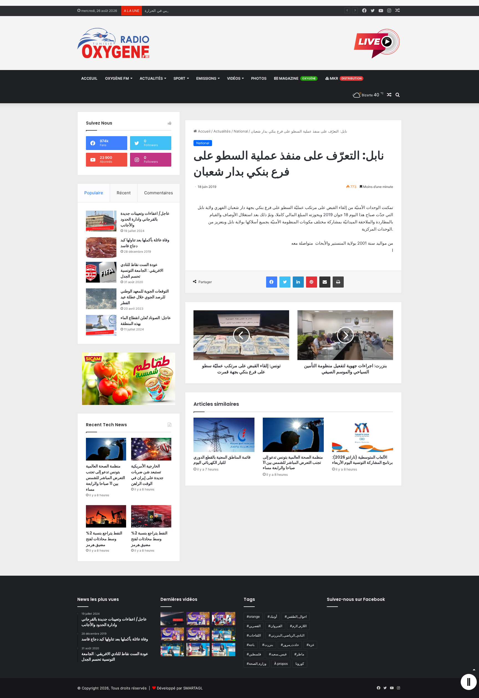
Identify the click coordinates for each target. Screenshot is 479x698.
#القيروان (275, 626)
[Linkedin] (298, 282)
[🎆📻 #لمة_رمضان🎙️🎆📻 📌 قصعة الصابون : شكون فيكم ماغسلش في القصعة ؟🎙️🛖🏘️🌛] (223, 618)
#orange (253, 616)
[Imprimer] (338, 282)
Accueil (203, 131)
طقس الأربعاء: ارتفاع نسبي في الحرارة (175, 10)
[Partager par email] (324, 282)
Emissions (206, 78)
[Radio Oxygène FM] (114, 43)
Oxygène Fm (117, 78)
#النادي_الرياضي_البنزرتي (286, 635)
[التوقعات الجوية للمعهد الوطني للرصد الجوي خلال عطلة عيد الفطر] (101, 298)
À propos (281, 663)
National (241, 131)
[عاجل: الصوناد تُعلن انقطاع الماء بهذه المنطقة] (101, 325)
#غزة (310, 645)
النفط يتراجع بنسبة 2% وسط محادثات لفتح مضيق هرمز (104, 538)
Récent (124, 192)
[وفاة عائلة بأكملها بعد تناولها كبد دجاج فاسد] (101, 247)
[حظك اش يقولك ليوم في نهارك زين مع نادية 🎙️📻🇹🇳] (172, 649)
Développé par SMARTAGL (180, 688)
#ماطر (299, 654)
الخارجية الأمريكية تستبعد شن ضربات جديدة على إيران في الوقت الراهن (147, 474)
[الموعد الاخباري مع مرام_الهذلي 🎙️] (198, 634)
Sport (179, 78)
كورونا (299, 663)
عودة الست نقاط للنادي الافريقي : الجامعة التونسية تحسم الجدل (142, 270)
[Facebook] (271, 282)
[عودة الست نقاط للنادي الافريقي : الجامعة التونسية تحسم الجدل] (101, 272)
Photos (258, 78)
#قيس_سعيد (278, 654)
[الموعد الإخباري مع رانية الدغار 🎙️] (198, 618)
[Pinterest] (311, 282)
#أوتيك (272, 616)
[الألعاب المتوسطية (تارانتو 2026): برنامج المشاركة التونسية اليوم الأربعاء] (362, 435)
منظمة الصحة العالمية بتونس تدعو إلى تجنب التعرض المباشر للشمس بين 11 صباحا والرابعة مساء (293, 462)
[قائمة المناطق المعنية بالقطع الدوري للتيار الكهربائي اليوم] (223, 435)
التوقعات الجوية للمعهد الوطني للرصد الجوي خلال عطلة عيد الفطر (145, 297)
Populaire (93, 192)
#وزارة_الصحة (256, 663)
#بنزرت (267, 645)
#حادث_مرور (290, 645)
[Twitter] (285, 282)
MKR (345, 78)
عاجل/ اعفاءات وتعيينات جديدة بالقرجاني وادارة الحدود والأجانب (145, 219)
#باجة (250, 645)
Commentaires (158, 192)
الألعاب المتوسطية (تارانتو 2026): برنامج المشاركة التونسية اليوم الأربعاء (362, 459)
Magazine (297, 78)
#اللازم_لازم (298, 626)
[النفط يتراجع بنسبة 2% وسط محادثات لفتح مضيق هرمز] (106, 516)
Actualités (151, 78)
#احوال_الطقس (296, 616)
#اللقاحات (254, 635)
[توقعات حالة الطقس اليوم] (172, 634)
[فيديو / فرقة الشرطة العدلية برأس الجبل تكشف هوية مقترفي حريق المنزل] (172, 618)
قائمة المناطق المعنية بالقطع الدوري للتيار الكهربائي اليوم (222, 459)
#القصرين (254, 626)
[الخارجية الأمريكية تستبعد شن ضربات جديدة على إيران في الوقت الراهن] (151, 449)
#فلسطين (254, 654)
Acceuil (89, 78)
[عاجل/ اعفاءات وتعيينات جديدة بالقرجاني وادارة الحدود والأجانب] (101, 221)
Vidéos (233, 78)
